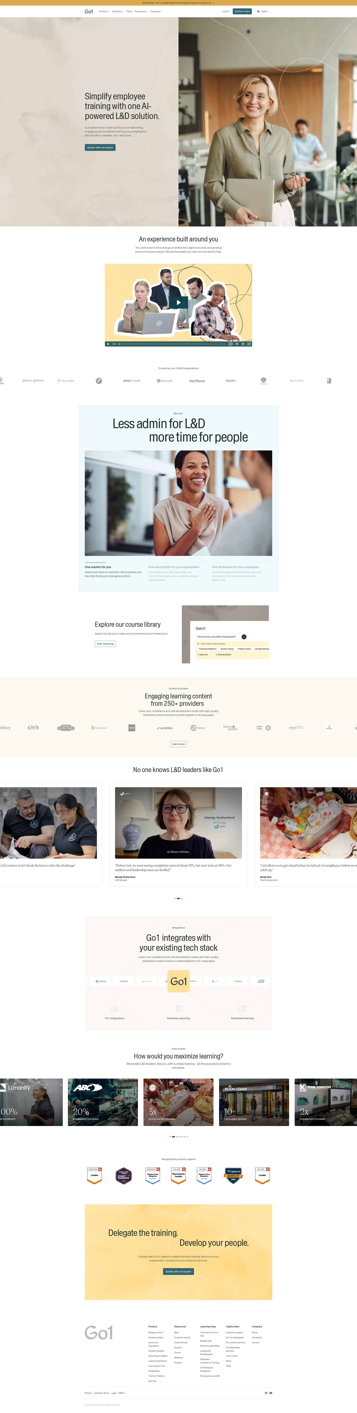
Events (177, 1352)
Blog (176, 1332)
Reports (178, 1347)
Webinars (178, 1357)
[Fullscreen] (249, 344)
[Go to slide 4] (179, 1136)
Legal (113, 1393)
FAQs (228, 1366)
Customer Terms (101, 1393)
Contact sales (242, 11)
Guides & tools (181, 1342)
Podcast (178, 1362)
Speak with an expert (100, 147)
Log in (226, 11)
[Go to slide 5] (182, 1136)
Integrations (154, 1371)
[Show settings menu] (243, 344)
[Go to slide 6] (184, 1136)
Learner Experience (158, 1361)
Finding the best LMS (210, 1376)
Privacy (88, 1393)
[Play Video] (108, 344)
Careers (256, 1342)
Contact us (257, 1337)
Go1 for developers (235, 1337)
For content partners (235, 1342)
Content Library (156, 1337)
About (255, 1332)
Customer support (234, 1332)
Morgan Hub (206, 1341)
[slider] (172, 344)
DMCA (121, 1393)
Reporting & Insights (158, 1356)
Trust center (231, 1356)
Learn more (178, 744)
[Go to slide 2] (178, 898)
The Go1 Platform (157, 1376)
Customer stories (182, 1337)
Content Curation (156, 1351)
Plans (129, 11)
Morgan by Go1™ (156, 1332)
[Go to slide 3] (182, 898)
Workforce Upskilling (209, 1346)
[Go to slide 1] (175, 898)
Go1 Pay (152, 1381)
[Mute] (237, 344)
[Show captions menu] (231, 344)
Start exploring (105, 643)
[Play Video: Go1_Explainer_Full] (178, 302)
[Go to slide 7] (187, 1136)
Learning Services (157, 1366)
